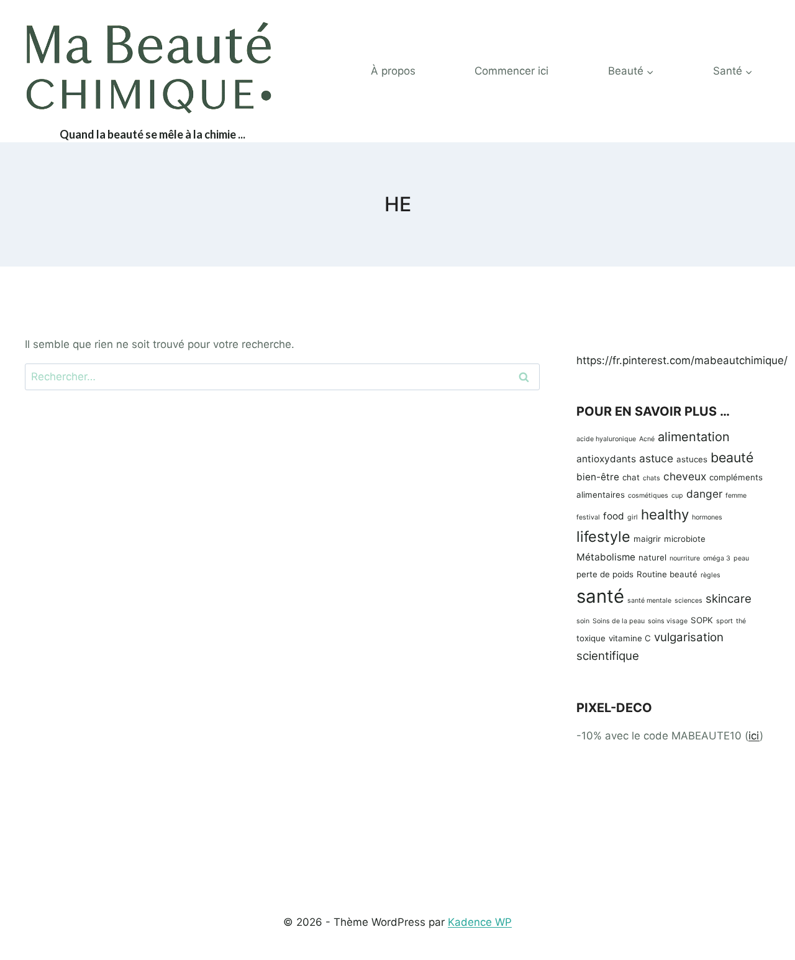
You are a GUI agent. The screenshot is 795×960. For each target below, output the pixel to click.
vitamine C (630, 638)
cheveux (684, 476)
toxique (591, 638)
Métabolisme (605, 557)
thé (741, 621)
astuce (656, 458)
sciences (688, 601)
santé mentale (649, 601)
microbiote (685, 539)
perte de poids (605, 574)
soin (582, 621)
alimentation (694, 436)
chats (651, 478)
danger (704, 493)
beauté (732, 457)
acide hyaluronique (606, 439)
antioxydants (606, 459)
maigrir (647, 539)
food (613, 516)
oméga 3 (716, 558)
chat (631, 477)
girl (632, 517)
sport (724, 621)
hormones (707, 517)
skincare (729, 599)
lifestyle (603, 537)
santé (600, 596)
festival (588, 517)
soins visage (668, 621)
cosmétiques (648, 495)
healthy (665, 514)
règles (710, 575)
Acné (647, 439)
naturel (652, 557)
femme (736, 495)
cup (677, 495)
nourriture (685, 558)
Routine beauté (667, 574)
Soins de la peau (619, 621)
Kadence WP (480, 922)
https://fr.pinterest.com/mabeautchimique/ (682, 360)
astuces (691, 459)
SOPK (702, 620)
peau (741, 558)
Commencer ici (511, 71)
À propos (393, 71)
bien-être (597, 477)
